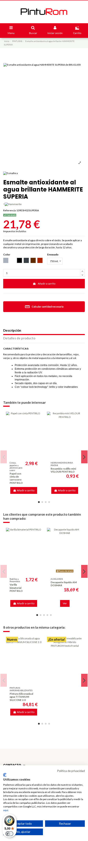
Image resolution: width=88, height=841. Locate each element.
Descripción (12, 330)
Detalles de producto (19, 338)
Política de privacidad (71, 771)
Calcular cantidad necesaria (44, 306)
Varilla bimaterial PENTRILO (16, 587)
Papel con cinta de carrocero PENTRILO (16, 478)
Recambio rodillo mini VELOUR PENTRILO (63, 470)
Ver (65, 603)
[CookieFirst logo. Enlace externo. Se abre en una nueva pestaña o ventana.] (4, 775)
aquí (5, 810)
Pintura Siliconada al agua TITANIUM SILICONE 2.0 (21, 697)
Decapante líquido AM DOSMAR (64, 584)
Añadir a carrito (46, 283)
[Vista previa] (23, 456)
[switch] (9, 833)
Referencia (9, 210)
